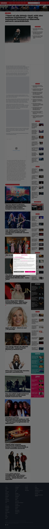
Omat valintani (19, 271)
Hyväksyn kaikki (30, 271)
